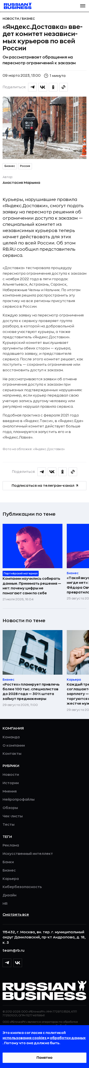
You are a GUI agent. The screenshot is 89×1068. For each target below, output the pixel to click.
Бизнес (28, 18)
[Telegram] (7, 963)
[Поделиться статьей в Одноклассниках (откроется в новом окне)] (53, 87)
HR (5, 903)
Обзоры (10, 808)
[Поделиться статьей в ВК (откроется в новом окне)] (42, 87)
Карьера (11, 879)
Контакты (12, 753)
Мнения (10, 791)
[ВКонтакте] (17, 963)
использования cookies (25, 1038)
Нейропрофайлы (19, 799)
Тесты (8, 824)
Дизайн (9, 895)
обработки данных (68, 1038)
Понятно (44, 1057)
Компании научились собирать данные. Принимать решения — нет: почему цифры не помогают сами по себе (32, 586)
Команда (11, 737)
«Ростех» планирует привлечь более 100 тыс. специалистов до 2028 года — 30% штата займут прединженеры (31, 692)
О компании (14, 745)
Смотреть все (16, 914)
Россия (25, 166)
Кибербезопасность (22, 887)
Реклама (11, 845)
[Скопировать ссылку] (63, 87)
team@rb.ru (13, 950)
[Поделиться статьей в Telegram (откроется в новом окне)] (32, 87)
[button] (82, 5)
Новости (11, 18)
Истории (11, 783)
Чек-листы (13, 816)
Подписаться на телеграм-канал (43, 485)
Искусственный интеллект (28, 853)
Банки (8, 862)
